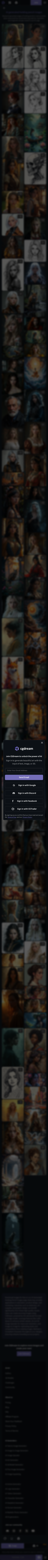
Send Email (24, 777)
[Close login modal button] (42, 742)
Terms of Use (12, 817)
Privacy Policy (27, 817)
